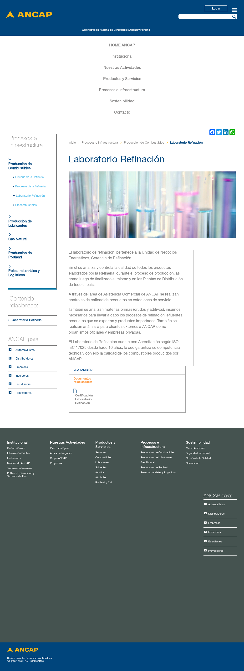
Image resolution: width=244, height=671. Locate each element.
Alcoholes (101, 477)
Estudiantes (22, 384)
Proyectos (56, 463)
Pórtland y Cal (103, 482)
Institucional (122, 57)
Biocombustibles (26, 205)
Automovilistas (25, 350)
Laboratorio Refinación (30, 196)
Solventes (101, 467)
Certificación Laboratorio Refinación (84, 399)
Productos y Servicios (122, 79)
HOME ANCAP (122, 45)
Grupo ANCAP (58, 458)
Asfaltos (100, 472)
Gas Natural (17, 239)
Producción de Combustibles (20, 166)
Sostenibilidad (122, 101)
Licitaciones (14, 458)
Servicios (100, 452)
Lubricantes (102, 462)
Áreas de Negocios (61, 453)
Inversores (22, 376)
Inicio (72, 142)
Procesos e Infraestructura (122, 90)
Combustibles (103, 457)
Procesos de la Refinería (30, 186)
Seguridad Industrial (197, 453)
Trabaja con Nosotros (19, 468)
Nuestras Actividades (122, 68)
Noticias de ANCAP (18, 463)
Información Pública (18, 453)
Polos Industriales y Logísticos (24, 273)
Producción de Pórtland (20, 255)
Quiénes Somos (16, 448)
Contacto (122, 113)
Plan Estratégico (59, 448)
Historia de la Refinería (29, 177)
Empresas (21, 367)
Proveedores (23, 393)
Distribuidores (24, 358)
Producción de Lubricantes (20, 223)
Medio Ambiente (195, 448)
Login (216, 8)
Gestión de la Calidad (198, 458)
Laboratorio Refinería (26, 320)
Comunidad (192, 463)
